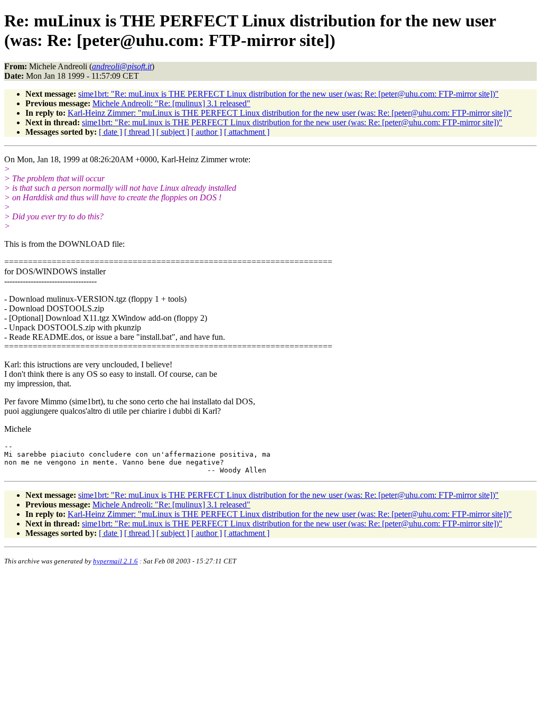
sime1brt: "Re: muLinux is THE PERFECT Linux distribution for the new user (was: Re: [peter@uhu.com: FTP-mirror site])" (288, 93)
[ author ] (206, 131)
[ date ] (110, 131)
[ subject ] (172, 131)
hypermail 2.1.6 (115, 561)
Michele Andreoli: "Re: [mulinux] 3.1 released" (171, 103)
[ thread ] (139, 131)
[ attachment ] (246, 131)
